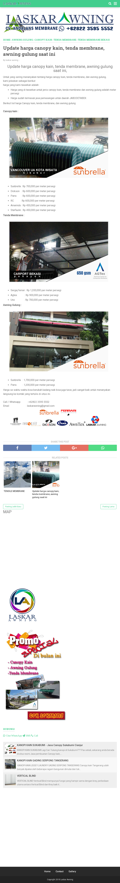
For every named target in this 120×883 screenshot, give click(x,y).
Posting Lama (108, 507)
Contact (59, 871)
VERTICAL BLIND (26, 775)
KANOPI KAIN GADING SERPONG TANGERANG (42, 760)
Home (47, 871)
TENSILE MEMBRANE (14, 491)
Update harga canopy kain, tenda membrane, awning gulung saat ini (45, 494)
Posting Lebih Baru (13, 507)
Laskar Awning (66, 879)
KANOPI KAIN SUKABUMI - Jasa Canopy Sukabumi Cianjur (50, 745)
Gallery (72, 871)
